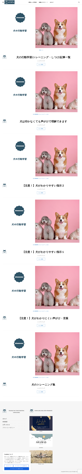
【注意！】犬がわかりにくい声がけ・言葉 (43, 318)
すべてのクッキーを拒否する (21, 465)
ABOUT (52, 2)
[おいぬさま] (9, 2)
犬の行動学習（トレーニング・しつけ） (41, 114)
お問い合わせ (6, 424)
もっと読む (41, 64)
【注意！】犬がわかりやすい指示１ (43, 251)
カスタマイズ (8, 465)
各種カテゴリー (42, 2)
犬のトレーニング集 (43, 384)
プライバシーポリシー (9, 427)
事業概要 (5, 422)
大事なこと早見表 (32, 2)
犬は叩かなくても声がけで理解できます (43, 121)
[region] (17, 461)
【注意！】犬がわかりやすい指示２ (43, 185)
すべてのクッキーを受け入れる (16, 468)
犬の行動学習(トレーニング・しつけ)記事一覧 (43, 57)
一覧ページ (41, 50)
